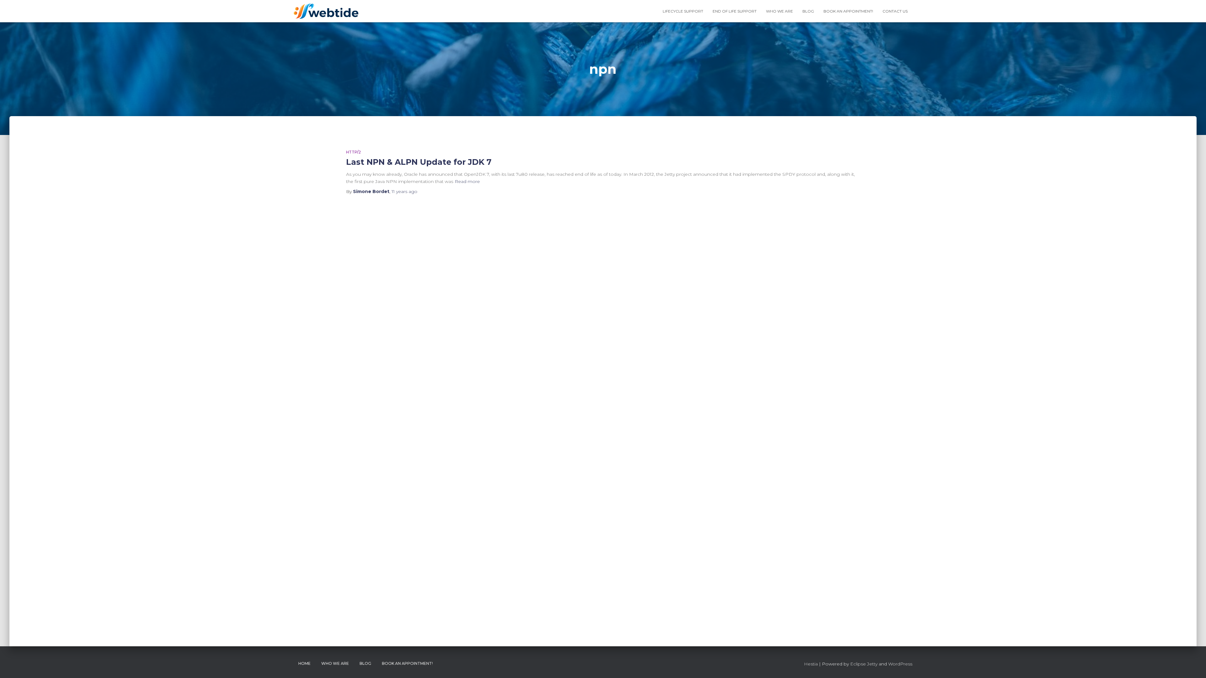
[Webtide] (326, 11)
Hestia (811, 664)
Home (304, 663)
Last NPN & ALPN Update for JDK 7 (419, 162)
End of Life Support (735, 11)
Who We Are (779, 11)
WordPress (900, 664)
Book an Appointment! (848, 11)
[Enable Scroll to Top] (1194, 665)
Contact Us (895, 11)
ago (404, 191)
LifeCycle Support (683, 11)
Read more (467, 181)
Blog (808, 11)
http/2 (353, 152)
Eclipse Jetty (863, 664)
